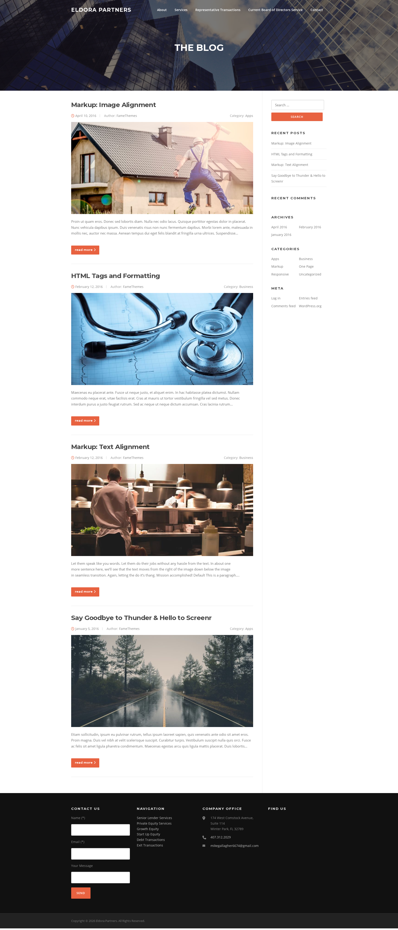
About (162, 10)
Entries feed (308, 298)
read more (84, 250)
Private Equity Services (154, 823)
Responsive (280, 274)
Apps (249, 115)
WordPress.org (310, 306)
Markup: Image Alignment (113, 105)
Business (246, 286)
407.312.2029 (221, 837)
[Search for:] (297, 105)
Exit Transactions (150, 845)
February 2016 (310, 227)
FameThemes (127, 115)
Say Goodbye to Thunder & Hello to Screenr (141, 618)
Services (181, 10)
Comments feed (283, 306)
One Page (306, 266)
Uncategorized (310, 274)
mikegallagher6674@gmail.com (235, 845)
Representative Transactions (217, 10)
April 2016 (279, 227)
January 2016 (281, 234)
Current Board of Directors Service (275, 10)
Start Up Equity (148, 834)
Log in (276, 298)
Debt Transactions (151, 839)
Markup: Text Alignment (110, 447)
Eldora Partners (101, 9)
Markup (277, 266)
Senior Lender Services (154, 818)
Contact (316, 10)
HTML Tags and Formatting (115, 276)
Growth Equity (148, 829)
